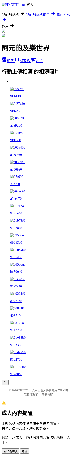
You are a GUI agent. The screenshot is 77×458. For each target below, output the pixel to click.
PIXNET (23, 390)
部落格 (25, 61)
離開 (24, 451)
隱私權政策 (31, 394)
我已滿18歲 (10, 451)
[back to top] (5, 382)
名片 (39, 61)
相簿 (11, 61)
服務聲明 (47, 394)
